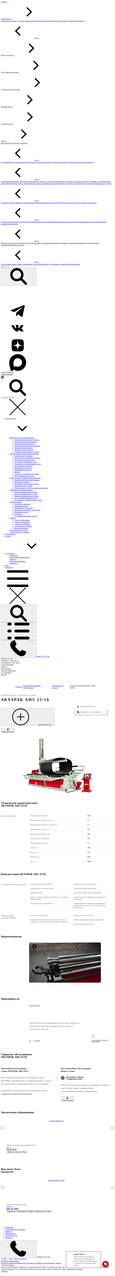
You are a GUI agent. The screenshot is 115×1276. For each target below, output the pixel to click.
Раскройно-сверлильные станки (43, 203)
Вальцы (63, 184)
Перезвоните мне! (8, 732)
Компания (14, 555)
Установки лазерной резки (55, 182)
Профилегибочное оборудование (27, 480)
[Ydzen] (18, 353)
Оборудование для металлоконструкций (25, 478)
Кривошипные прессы (51, 184)
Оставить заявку (67, 1100)
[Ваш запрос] (18, 639)
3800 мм (31, 1211)
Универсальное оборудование (25, 442)
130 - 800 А (47, 1211)
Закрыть (4, 1271)
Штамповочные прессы (33, 184)
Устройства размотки (9, 243)
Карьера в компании (69, 21)
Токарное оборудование (23, 448)
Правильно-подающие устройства (63, 243)
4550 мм (10, 1152)
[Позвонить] (18, 1249)
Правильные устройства (40, 243)
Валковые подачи (24, 243)
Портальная (11, 1211)
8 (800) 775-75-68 (43, 1257)
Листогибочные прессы (15, 184)
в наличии (23, 143)
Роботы (13, 518)
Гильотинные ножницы (10, 182)
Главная (4, 2)
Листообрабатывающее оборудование (24, 454)
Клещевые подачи (84, 243)
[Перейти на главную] (2, 378)
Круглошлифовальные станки (35, 222)
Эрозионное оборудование (24, 444)
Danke (11, 1265)
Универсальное (21, 162)
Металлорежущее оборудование (22, 438)
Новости (13, 559)
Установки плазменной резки (77, 182)
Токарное (55, 162)
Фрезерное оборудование (24, 450)
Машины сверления (23, 203)
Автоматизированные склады (12, 245)
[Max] (18, 370)
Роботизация (6, 21)
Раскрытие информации (10, 1261)
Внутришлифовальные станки (84, 222)
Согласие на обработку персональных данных (43, 1263)
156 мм (17, 1152)
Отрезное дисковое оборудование (27, 446)
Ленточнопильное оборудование (26, 440)
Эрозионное (32, 162)
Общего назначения (24, 264)
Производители (50, 21)
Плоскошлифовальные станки (12, 222)
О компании (10, 553)
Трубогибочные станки (65, 203)
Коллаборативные (73, 264)
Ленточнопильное (8, 162)
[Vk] (18, 336)
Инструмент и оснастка (10, 143)
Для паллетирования (40, 264)
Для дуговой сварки (8, 264)
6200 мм (39, 1211)
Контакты (81, 21)
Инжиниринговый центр (34, 21)
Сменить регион (7, 374)
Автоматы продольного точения (80, 162)
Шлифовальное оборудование (21, 490)
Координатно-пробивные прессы (32, 182)
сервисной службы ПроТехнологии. (17, 1094)
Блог (59, 21)
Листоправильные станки (101, 184)
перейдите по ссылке (75, 1269)
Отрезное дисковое (44, 162)
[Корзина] (18, 631)
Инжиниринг (10, 1234)
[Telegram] (18, 319)
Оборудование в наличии (19, 532)
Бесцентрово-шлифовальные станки (28, 500)
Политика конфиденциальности (13, 1263)
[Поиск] (18, 276)
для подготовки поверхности (85, 203)
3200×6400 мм (22, 1211)
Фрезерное (64, 162)
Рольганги (95, 243)
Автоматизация (16, 502)
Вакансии (13, 563)
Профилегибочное (8, 203)
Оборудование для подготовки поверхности (31, 488)
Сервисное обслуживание (15, 1230)
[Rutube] (18, 302)
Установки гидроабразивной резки (27, 464)
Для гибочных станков (57, 264)
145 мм (23, 1152)
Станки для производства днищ (79, 184)
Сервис (14, 21)
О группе (20, 21)
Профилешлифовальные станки (60, 222)
